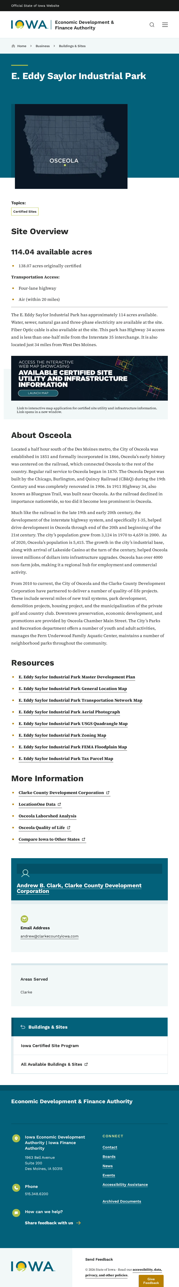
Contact (110, 1147)
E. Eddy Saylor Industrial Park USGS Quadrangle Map (73, 723)
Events (109, 1175)
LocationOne (37, 804)
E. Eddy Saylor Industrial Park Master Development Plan (77, 677)
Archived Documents (122, 1201)
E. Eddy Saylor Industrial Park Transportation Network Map (80, 700)
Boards (109, 1156)
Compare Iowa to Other (49, 839)
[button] (151, 1281)
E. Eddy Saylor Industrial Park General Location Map (73, 688)
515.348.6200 (36, 1194)
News (108, 1166)
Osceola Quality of (42, 827)
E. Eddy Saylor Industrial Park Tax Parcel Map (66, 758)
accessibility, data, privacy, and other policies (123, 1272)
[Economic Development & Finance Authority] (29, 24)
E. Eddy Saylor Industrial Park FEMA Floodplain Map (73, 747)
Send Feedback (99, 1259)
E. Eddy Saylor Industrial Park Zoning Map (62, 735)
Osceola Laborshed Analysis (47, 816)
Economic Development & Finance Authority (84, 25)
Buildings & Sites (72, 46)
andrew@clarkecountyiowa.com (50, 936)
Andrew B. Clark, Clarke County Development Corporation (79, 888)
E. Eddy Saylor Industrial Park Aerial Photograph (69, 712)
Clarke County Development (61, 792)
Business (43, 46)
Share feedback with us (49, 1222)
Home (21, 46)
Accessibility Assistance (125, 1184)
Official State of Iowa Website (35, 5)
